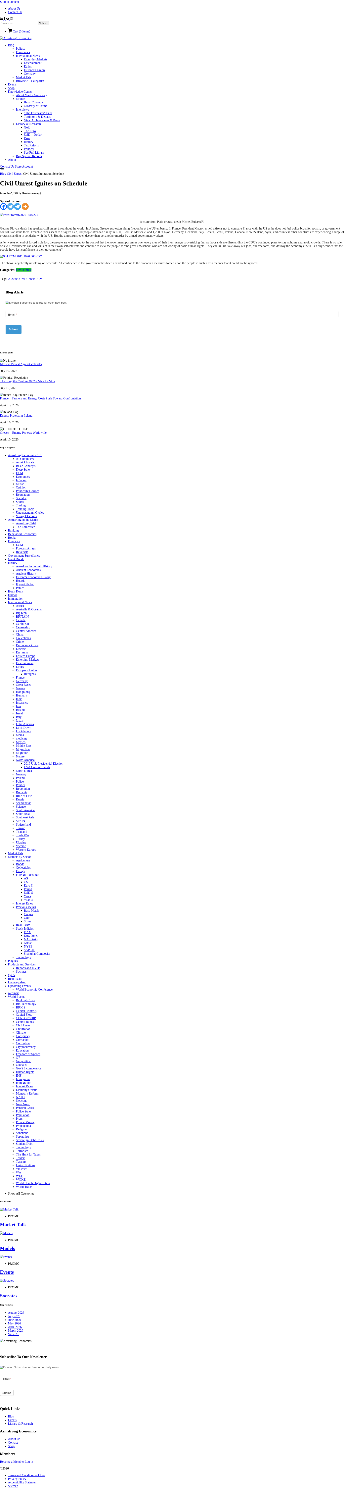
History (28, 141)
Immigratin (23, 1079)
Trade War (22, 835)
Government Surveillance (24, 555)
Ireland (20, 709)
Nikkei (28, 943)
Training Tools (25, 509)
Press (19, 1118)
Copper (28, 914)
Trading (21, 505)
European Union (34, 70)
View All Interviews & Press (42, 120)
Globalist (21, 1064)
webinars (13, 993)
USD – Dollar (33, 134)
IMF (19, 1075)
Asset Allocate (25, 462)
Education (22, 1050)
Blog (11, 45)
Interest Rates (24, 903)
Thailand (21, 831)
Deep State (23, 469)
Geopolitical (23, 1061)
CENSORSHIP (26, 1018)
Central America (26, 631)
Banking (13, 530)
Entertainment (32, 63)
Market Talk (23, 77)
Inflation (21, 480)
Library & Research (28, 124)
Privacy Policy (17, 1478)
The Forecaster (25, 527)
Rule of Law (24, 795)
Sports (20, 501)
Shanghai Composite (37, 953)
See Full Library (34, 152)
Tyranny (21, 1161)
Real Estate (23, 925)
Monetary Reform (27, 1093)
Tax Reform (31, 145)
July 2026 (14, 1316)
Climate (21, 1032)
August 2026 (16, 1312)
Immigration (15, 598)
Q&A (11, 975)
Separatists (22, 1136)
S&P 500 (29, 950)
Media (20, 735)
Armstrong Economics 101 (25, 455)
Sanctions (22, 1133)
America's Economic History (34, 566)
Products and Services (22, 964)
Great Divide (16, 559)
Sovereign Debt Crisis (30, 1140)
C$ (26, 882)
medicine (21, 738)
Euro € (28, 885)
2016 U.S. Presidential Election (43, 763)
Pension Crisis (25, 1107)
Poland (20, 778)
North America (25, 760)
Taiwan (20, 828)
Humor (12, 595)
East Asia (22, 652)
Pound (28, 889)
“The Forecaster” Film (38, 113)
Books (12, 537)
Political (29, 149)
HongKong (23, 692)
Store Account (24, 166)
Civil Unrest (14, 173)
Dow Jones (31, 935)
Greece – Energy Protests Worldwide (23, 432)
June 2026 (14, 1319)
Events (12, 84)
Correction (22, 1039)
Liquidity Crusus (26, 1090)
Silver (27, 921)
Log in (29, 1461)
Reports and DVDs (28, 968)
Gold (27, 127)
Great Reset (23, 684)
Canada (20, 620)
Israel (19, 713)
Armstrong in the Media (23, 519)
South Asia (23, 813)
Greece (20, 688)
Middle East (23, 745)
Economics (23, 52)
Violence (21, 1168)
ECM (38, 279)
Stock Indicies (25, 928)
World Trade (24, 1186)
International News (28, 55)
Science (21, 806)
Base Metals (31, 910)
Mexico (20, 742)
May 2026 (14, 1323)
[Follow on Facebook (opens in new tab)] (5, 19)
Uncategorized (17, 982)
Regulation (23, 494)
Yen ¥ (27, 896)
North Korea (24, 770)
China (19, 634)
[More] (25, 206)
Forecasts (14, 541)
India (19, 699)
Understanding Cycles (30, 512)
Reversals (22, 552)
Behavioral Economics (22, 534)
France (20, 677)
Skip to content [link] (9, 1)
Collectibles (23, 638)
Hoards (20, 580)
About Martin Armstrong (31, 95)
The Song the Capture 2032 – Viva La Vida (27, 381)
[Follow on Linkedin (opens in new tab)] (2, 19)
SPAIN (20, 821)
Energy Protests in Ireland (16, 415)
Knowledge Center (20, 91)
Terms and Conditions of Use (26, 1475)
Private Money (25, 1122)
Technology (23, 957)
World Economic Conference (34, 989)
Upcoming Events (19, 986)
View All (13, 1334)
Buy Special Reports (29, 156)
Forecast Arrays (26, 548)
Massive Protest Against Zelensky (21, 364)
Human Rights (25, 1072)
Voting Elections (26, 516)
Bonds (20, 864)
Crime (20, 641)
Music (20, 484)
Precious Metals (26, 907)
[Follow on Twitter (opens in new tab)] (8, 19)
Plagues (13, 960)
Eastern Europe (25, 656)
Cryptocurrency (26, 1047)
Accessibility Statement (22, 1482)
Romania (21, 792)
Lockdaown (23, 731)
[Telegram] (17, 206)
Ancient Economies (28, 570)
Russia (20, 799)
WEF (19, 1176)
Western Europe (26, 849)
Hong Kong (15, 591)
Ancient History (26, 573)
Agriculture (23, 860)
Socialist (21, 498)
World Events (16, 996)
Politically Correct (27, 491)
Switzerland (23, 824)
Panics (20, 588)
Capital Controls (26, 1011)
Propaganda (23, 1125)
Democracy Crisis (27, 645)
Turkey (20, 839)
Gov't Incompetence (28, 1068)
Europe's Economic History (33, 577)
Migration (22, 752)
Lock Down (23, 727)
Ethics (28, 66)
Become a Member (12, 1461)
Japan (19, 720)
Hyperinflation (25, 584)
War (18, 1172)
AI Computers (25, 458)
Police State (23, 1111)
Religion (21, 1129)
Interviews (22, 109)
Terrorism (22, 1151)
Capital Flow (24, 1014)
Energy (20, 871)
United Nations (25, 1165)
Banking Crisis (25, 1000)
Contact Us (15, 12)
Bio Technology (26, 1003)
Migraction (23, 749)
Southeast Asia (25, 817)
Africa (20, 605)
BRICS (20, 1007)
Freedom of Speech (28, 1054)
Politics (20, 48)
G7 (18, 1057)
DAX (27, 932)
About (12, 159)
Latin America (25, 724)
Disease (21, 648)
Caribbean (22, 623)
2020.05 (13, 279)
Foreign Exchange (27, 874)
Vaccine (21, 846)
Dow (27, 138)
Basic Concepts (33, 102)
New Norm (23, 1104)
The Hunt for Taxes (28, 1154)
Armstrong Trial (26, 523)
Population (22, 1115)
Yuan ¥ (28, 899)
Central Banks (25, 1021)
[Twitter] (10, 206)
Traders (20, 1158)
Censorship (23, 627)
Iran (18, 706)
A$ (26, 878)
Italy (19, 717)
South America (25, 810)
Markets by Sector (19, 856)
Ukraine (21, 842)
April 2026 (15, 1327)
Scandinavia (23, 803)
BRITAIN (22, 616)
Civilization (23, 1029)
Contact (13, 1442)
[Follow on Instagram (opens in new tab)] (11, 19)
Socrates (21, 971)
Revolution (23, 788)
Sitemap (13, 1486)
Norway (21, 774)
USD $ (28, 892)
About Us (14, 8)
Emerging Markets (35, 59)
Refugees (30, 674)
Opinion (21, 487)
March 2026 (15, 1330)
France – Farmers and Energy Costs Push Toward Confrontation (40, 398)
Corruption (23, 1043)
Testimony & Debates (37, 116)
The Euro (30, 131)
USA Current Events (37, 767)
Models (20, 98)
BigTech (21, 613)
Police (20, 781)
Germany (30, 73)
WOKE (21, 1179)
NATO (20, 1097)
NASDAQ (31, 939)
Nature (20, 756)
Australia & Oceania (29, 609)
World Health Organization (33, 1183)
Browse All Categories (30, 80)
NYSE (28, 946)
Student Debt (24, 1143)
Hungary (21, 695)
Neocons (21, 1100)
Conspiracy (23, 1036)
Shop (11, 88)
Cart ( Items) (21, 31)
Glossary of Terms (35, 106)
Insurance (22, 702)
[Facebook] (3, 206)
